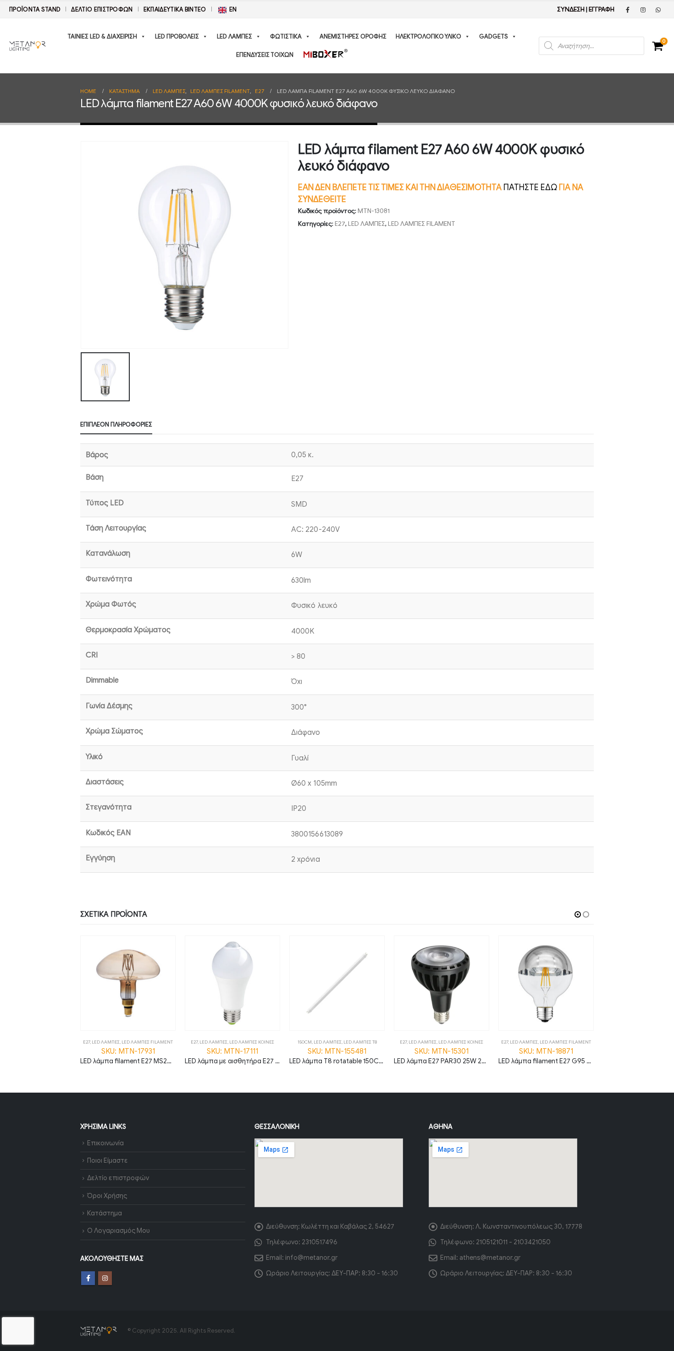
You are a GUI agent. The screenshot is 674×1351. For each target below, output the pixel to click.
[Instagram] (642, 9)
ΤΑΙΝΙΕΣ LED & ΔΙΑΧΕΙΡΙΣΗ (102, 36)
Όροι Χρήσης (107, 1196)
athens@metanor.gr (489, 1257)
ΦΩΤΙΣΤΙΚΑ (286, 36)
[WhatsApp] (658, 9)
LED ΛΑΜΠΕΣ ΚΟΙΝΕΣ (251, 1042)
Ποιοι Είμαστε (107, 1160)
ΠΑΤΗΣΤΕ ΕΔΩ (530, 187)
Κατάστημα (104, 1213)
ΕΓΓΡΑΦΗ (601, 9)
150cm (305, 1042)
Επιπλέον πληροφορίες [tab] (116, 424)
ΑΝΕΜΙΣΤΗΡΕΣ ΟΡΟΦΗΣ (353, 36)
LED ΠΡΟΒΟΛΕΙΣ (177, 36)
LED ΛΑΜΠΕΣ (234, 36)
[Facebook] (627, 9)
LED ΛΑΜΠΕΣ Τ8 (360, 1042)
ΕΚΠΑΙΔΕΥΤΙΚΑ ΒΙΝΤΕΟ (175, 9)
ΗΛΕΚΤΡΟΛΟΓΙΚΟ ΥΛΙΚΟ (428, 36)
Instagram (105, 1278)
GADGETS (493, 36)
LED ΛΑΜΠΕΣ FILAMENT (421, 224)
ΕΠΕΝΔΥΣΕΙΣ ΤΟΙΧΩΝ (264, 55)
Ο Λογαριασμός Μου (118, 1230)
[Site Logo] (27, 46)
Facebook (88, 1278)
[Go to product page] (128, 983)
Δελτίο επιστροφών (102, 9)
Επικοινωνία (105, 1143)
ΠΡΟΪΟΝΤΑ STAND (35, 9)
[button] (578, 914)
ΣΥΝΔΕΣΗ (571, 9)
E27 (340, 224)
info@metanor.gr (311, 1257)
